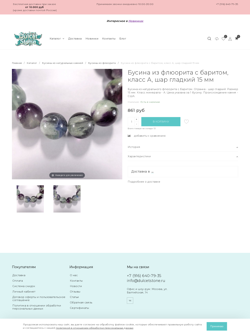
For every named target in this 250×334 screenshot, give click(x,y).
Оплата (17, 280)
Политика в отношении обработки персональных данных (36, 307)
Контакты (109, 38)
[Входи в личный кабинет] (228, 38)
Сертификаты (79, 307)
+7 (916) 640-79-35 (227, 4)
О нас (74, 275)
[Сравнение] (215, 38)
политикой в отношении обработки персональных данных (95, 327)
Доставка (75, 38)
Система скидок (23, 286)
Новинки (92, 38)
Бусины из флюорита (102, 62)
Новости (76, 286)
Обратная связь (81, 302)
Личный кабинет (23, 291)
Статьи (74, 297)
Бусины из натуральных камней (62, 62)
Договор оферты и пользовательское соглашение (38, 298)
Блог (122, 38)
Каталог (55, 38)
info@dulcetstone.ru (146, 280)
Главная (17, 62)
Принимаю (216, 326)
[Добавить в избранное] (186, 121)
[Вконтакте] (130, 300)
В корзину (161, 121)
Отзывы (75, 291)
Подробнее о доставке (144, 181)
